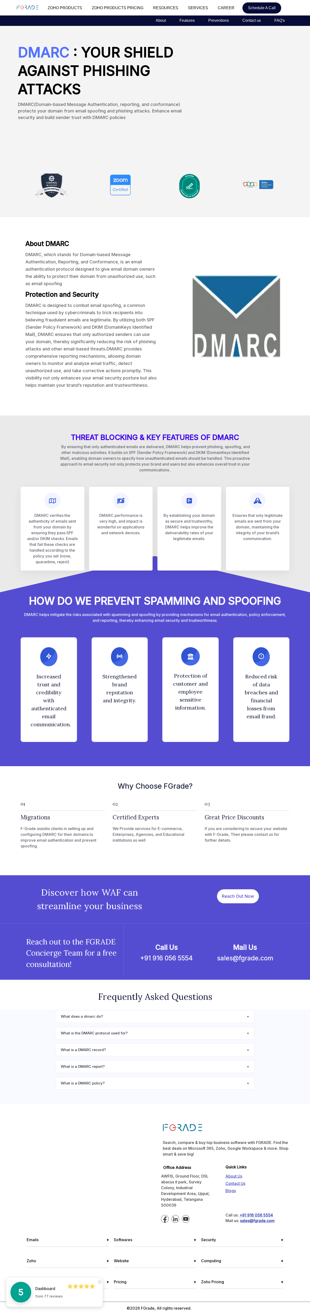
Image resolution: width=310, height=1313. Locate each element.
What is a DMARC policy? (83, 1083)
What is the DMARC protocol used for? (94, 1033)
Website (155, 1260)
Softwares (155, 1239)
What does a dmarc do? (82, 1016)
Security (242, 1239)
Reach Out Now (238, 896)
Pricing (155, 1281)
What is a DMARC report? (83, 1066)
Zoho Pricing (242, 1281)
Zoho (68, 1260)
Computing (242, 1260)
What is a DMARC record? (83, 1049)
